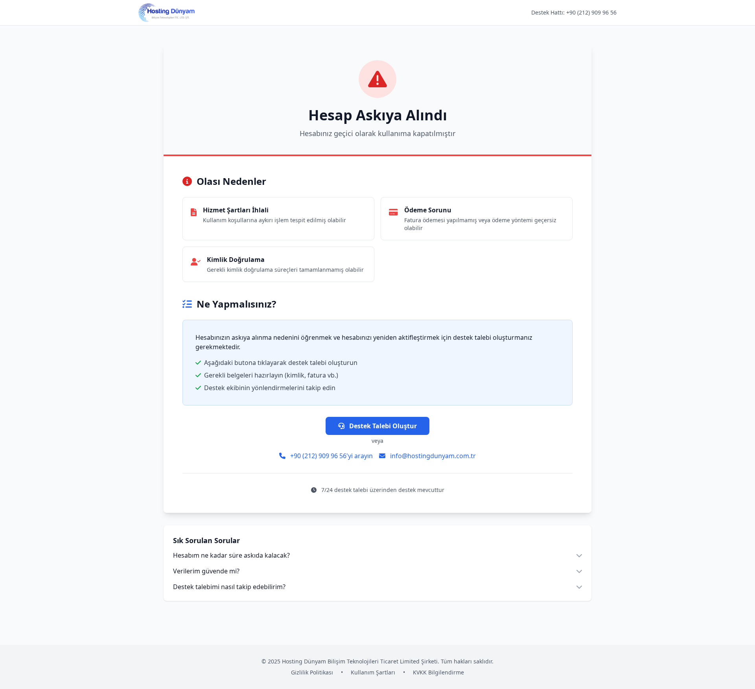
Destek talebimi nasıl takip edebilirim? (229, 586)
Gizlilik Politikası (312, 672)
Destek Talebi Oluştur (382, 426)
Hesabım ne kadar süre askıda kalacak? (231, 555)
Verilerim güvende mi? (206, 571)
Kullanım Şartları (373, 672)
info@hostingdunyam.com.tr (432, 455)
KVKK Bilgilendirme (438, 672)
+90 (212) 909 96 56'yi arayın (331, 455)
